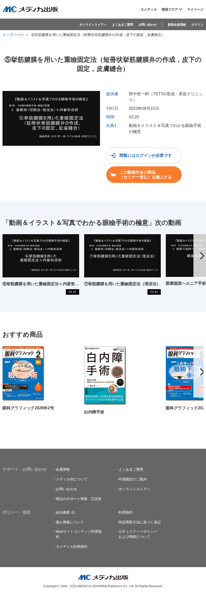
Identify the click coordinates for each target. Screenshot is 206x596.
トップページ (13, 35)
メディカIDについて (71, 479)
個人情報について (70, 522)
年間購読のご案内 (133, 479)
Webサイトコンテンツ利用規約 (79, 534)
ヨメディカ (148, 9)
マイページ (195, 9)
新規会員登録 (177, 24)
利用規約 (126, 512)
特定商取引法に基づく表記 (140, 522)
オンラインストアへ (93, 24)
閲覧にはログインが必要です (146, 155)
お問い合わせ (147, 24)
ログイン (197, 24)
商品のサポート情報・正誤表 (78, 499)
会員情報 (63, 469)
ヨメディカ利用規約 (71, 546)
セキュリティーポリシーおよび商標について (138, 534)
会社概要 (63, 512)
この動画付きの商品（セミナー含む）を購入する (146, 174)
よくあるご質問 (122, 24)
